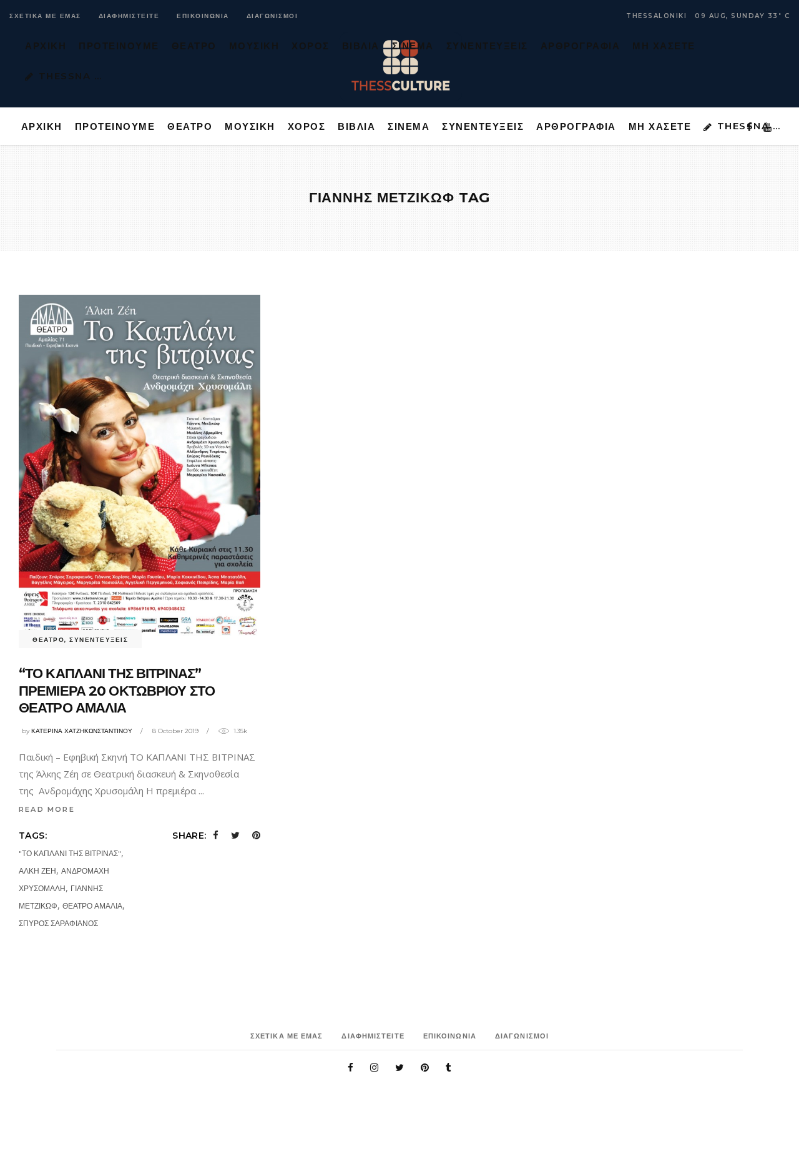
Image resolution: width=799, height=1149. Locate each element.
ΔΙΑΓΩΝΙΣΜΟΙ (272, 16)
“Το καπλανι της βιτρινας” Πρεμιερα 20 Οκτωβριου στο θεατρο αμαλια (117, 690)
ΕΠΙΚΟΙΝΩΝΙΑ (203, 16)
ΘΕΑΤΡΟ (48, 640)
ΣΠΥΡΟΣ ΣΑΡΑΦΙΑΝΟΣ (58, 923)
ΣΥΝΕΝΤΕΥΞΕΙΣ (98, 640)
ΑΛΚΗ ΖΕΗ (37, 870)
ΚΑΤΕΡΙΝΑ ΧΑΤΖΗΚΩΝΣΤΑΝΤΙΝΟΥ (81, 731)
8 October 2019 (175, 731)
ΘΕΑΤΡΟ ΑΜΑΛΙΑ (92, 905)
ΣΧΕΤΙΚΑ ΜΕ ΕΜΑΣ (45, 16)
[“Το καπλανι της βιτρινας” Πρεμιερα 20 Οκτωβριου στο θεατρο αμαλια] (139, 467)
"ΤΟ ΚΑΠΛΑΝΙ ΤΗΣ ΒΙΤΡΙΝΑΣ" (70, 853)
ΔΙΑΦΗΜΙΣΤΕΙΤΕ (129, 16)
